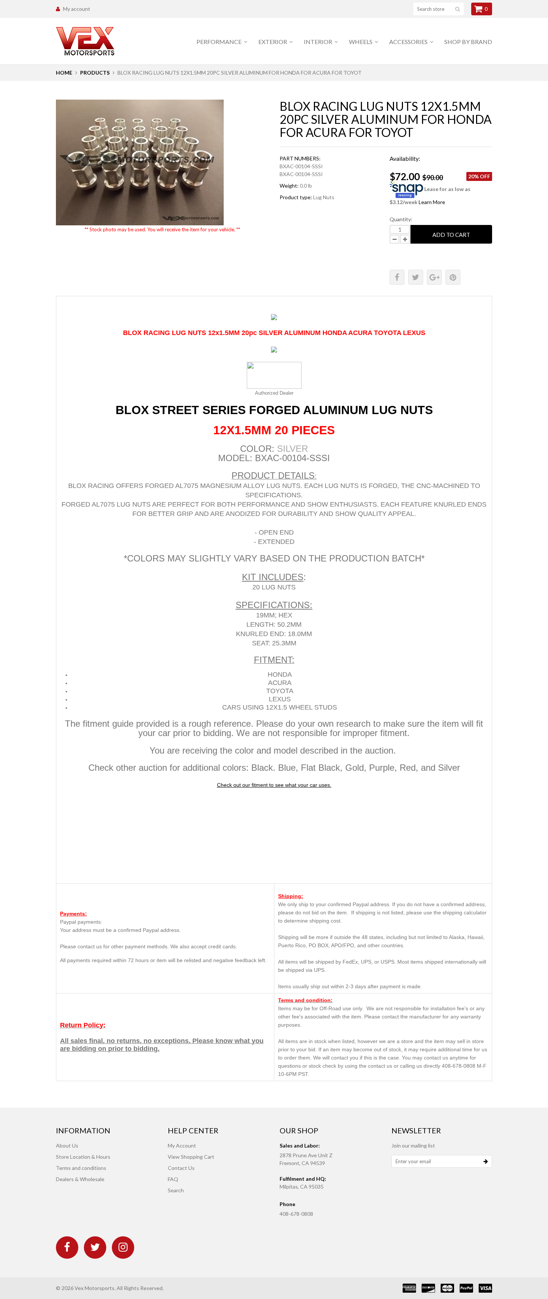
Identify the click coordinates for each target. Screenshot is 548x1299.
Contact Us (181, 1168)
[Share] (397, 277)
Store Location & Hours (83, 1157)
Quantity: (401, 219)
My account (76, 9)
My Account (182, 1145)
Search (176, 1190)
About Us (67, 1145)
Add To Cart (451, 234)
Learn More (432, 202)
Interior (318, 41)
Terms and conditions (81, 1168)
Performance (219, 41)
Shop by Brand (468, 41)
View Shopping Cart (191, 1157)
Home (64, 72)
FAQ (173, 1179)
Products (95, 72)
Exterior (273, 41)
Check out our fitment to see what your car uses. (274, 785)
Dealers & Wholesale (80, 1179)
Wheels (361, 41)
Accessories (409, 41)
